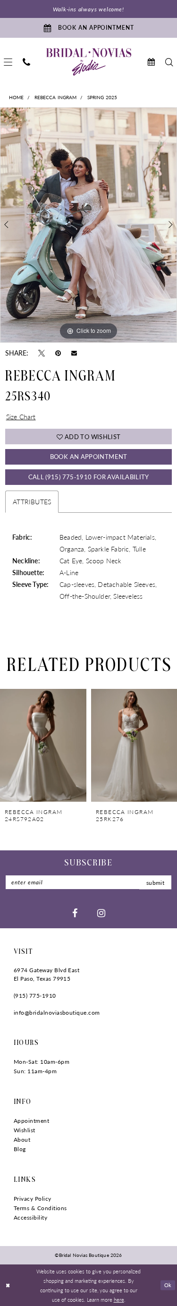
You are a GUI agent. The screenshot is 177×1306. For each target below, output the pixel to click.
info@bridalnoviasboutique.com (57, 1013)
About (22, 1140)
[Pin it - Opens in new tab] (58, 352)
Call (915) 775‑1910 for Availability (88, 476)
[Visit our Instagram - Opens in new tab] (101, 912)
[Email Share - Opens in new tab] (74, 353)
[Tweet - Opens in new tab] (41, 352)
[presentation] (43, 745)
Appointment (31, 1121)
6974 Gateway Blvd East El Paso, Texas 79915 (46, 974)
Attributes (32, 501)
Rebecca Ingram (55, 97)
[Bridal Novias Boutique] (88, 62)
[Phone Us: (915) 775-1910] (26, 62)
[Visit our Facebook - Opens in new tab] (75, 912)
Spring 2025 (102, 97)
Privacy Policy (32, 1199)
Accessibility (30, 1217)
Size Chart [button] (21, 416)
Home (16, 97)
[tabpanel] (88, 225)
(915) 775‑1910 (35, 996)
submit (155, 882)
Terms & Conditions (40, 1208)
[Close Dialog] (8, 1285)
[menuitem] (26, 62)
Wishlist (24, 1130)
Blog (20, 1149)
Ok (168, 1285)
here (119, 1299)
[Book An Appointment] (151, 62)
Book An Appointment (88, 456)
